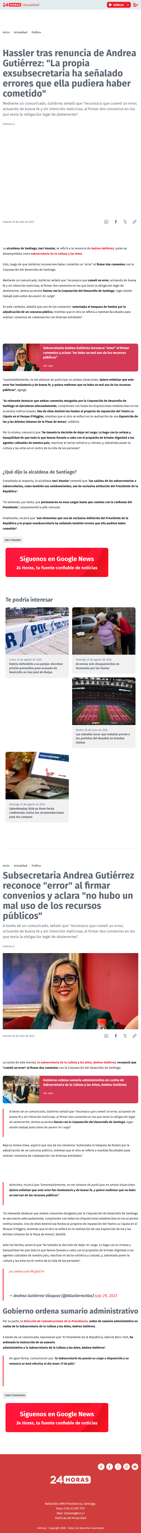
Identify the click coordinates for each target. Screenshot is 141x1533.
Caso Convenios (15, 1395)
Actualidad (20, 32)
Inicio (6, 32)
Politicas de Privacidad (70, 1518)
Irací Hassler (13, 540)
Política (36, 32)
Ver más (48, 366)
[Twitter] (125, 222)
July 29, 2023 (105, 1295)
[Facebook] (116, 222)
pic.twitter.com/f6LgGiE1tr (26, 1271)
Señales (118, 5)
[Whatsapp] (106, 222)
